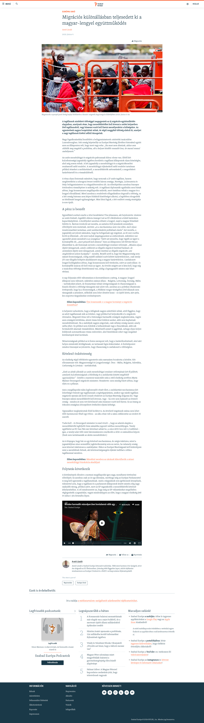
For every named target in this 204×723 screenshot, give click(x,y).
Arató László (67, 30)
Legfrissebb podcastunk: (45, 611)
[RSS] (121, 692)
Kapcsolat (33, 709)
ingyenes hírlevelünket (141, 644)
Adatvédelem (34, 696)
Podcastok (70, 700)
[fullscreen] (139, 543)
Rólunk (32, 691)
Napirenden (70, 691)
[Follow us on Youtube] (104, 692)
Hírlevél (196, 4)
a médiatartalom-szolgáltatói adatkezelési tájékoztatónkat (107, 601)
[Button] (137, 41)
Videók (68, 705)
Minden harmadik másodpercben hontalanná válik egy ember (93, 504)
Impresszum (34, 714)
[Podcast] (126, 692)
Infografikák (70, 709)
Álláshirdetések (35, 705)
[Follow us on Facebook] (110, 692)
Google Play (151, 620)
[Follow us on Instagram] (115, 692)
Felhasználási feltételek (38, 700)
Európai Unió (68, 12)
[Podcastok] (187, 4)
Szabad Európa (74, 508)
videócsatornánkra (139, 655)
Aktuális (69, 696)
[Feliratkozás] (132, 692)
